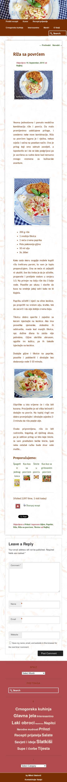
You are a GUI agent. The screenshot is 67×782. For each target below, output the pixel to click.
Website (14, 634)
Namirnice (39, 723)
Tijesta (44, 748)
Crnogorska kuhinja (14, 27)
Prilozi (27, 524)
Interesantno (33, 27)
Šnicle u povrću (36, 468)
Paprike (49, 524)
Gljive (42, 524)
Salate (47, 734)
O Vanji (57, 27)
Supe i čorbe (27, 748)
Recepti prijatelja (40, 21)
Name (16, 603)
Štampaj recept (33, 505)
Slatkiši (44, 741)
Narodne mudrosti (27, 729)
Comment (16, 565)
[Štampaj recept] (24, 505)
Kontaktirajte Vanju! (33, 779)
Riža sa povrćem (25, 527)
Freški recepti (12, 21)
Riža (15, 527)
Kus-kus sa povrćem (26, 468)
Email (16, 619)
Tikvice (37, 527)
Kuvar (25, 21)
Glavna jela (25, 715)
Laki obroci (23, 722)
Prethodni (45, 45)
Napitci (49, 722)
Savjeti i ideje (25, 741)
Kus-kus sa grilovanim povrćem (46, 468)
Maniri (46, 27)
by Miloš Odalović (33, 775)
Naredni (57, 45)
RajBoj (19, 65)
